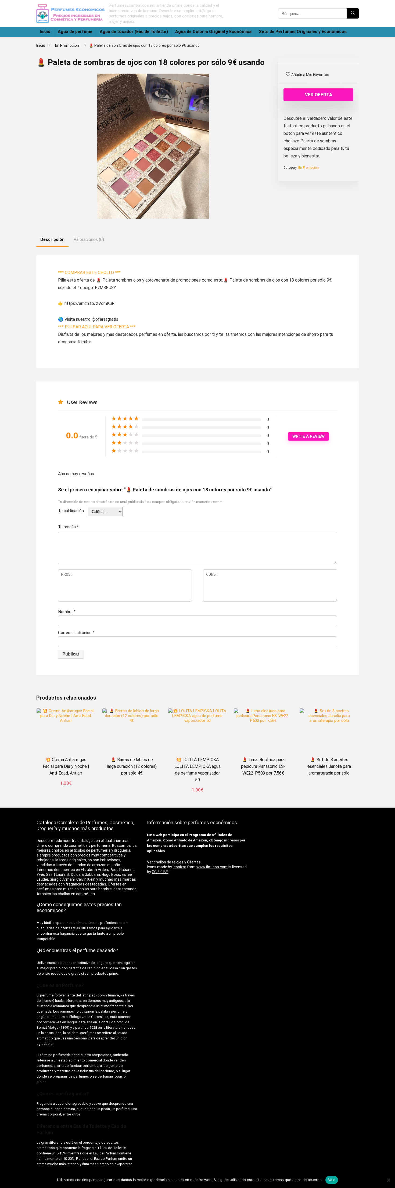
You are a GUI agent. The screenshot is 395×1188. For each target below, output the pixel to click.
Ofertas (194, 862)
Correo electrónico (76, 632)
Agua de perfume (75, 31)
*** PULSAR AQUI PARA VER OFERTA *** (97, 326)
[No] (388, 1180)
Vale (331, 1180)
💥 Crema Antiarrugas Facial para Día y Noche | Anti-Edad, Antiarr (66, 766)
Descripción (52, 239)
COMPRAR (66, 790)
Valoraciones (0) (89, 239)
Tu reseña (68, 526)
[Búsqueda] (353, 13)
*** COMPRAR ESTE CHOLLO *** (89, 272)
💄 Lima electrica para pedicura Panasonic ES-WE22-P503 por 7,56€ (263, 766)
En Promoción (67, 45)
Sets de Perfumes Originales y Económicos (303, 31)
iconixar (179, 867)
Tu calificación (71, 510)
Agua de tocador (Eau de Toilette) (134, 31)
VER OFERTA (318, 94)
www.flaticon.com (212, 867)
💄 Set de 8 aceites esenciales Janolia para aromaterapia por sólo (329, 766)
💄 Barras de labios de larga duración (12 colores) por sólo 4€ (132, 766)
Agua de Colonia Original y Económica (213, 31)
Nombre (67, 611)
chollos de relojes (169, 862)
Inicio (45, 31)
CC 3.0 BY (160, 872)
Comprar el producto (197, 796)
